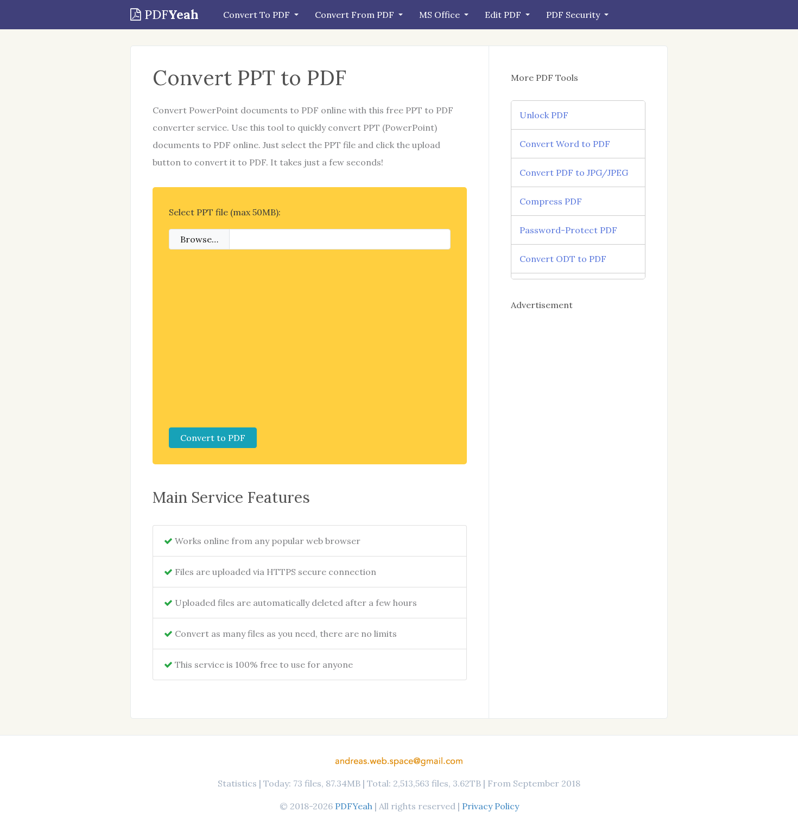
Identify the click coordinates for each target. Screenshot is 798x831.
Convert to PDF (212, 437)
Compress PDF (551, 201)
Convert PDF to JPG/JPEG (574, 172)
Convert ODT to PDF (563, 258)
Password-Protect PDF (568, 230)
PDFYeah (353, 806)
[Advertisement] (310, 338)
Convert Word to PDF (565, 143)
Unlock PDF (544, 115)
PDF (170, 14)
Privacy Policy (490, 806)
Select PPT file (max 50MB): (225, 212)
